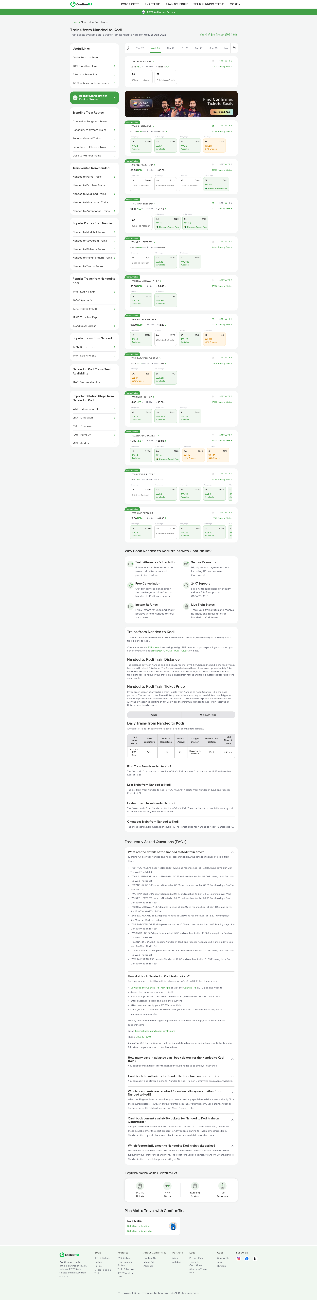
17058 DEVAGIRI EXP (141, 474)
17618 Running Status (222, 363)
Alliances (148, 1266)
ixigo (175, 1258)
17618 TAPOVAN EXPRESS (144, 358)
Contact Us (149, 1258)
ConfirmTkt (189, 987)
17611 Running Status (222, 518)
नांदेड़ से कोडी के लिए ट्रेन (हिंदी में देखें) (218, 34)
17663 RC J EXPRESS (141, 242)
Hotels (98, 1266)
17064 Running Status (222, 131)
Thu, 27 (171, 48)
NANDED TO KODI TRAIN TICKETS (170, 650)
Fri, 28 (184, 48)
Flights (98, 1262)
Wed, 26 (155, 48)
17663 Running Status (222, 247)
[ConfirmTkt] (69, 1256)
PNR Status (152, 4)
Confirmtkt (223, 1258)
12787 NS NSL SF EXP (141, 165)
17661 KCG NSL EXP (140, 61)
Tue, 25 (140, 48)
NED (139, 66)
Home (74, 22)
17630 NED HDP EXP (141, 397)
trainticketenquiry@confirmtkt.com (155, 1031)
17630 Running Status (222, 402)
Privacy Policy (197, 1258)
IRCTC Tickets (130, 4)
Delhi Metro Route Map (139, 1231)
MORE (234, 4)
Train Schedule (177, 4)
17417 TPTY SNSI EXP (141, 203)
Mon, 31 (228, 48)
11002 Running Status (222, 441)
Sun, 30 (213, 48)
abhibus (176, 1262)
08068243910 (143, 1037)
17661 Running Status (222, 66)
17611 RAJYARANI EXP (142, 513)
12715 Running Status (222, 325)
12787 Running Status (222, 170)
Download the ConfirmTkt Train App (150, 987)
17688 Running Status (222, 286)
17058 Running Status (222, 479)
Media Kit (148, 1262)
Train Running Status (209, 4)
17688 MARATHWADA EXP (144, 281)
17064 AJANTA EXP (140, 126)
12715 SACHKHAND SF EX (144, 319)
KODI (166, 66)
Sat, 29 (199, 48)
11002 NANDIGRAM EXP (143, 435)
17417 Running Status (222, 209)
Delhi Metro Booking (138, 1226)
